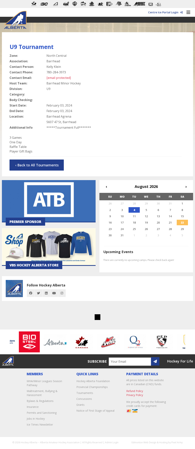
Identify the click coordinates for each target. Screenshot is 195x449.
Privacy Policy (134, 395)
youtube (54, 293)
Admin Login (111, 442)
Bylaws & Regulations (40, 401)
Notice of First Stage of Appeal (95, 410)
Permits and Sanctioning (42, 413)
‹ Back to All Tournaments (37, 165)
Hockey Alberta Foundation (93, 381)
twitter (38, 293)
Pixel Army (177, 442)
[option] (25, 341)
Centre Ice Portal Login (164, 12)
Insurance (33, 407)
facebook (30, 293)
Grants (80, 405)
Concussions (84, 399)
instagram (62, 293)
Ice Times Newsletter (40, 424)
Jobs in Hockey (36, 418)
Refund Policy (134, 391)
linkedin (46, 293)
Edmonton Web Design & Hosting (150, 442)
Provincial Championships (92, 387)
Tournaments (84, 393)
